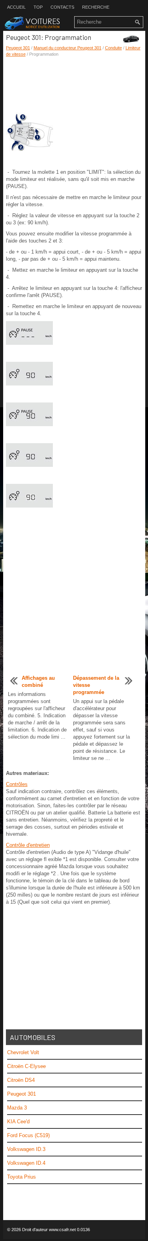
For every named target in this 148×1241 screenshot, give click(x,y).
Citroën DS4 (21, 1080)
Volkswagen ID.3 (26, 1149)
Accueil (16, 7)
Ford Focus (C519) (28, 1135)
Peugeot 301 (18, 47)
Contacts (62, 7)
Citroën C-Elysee (26, 1066)
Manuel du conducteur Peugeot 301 (67, 47)
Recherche (95, 7)
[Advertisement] (74, 85)
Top (38, 7)
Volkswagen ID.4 (26, 1163)
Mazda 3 (17, 1108)
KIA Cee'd (18, 1121)
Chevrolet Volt (23, 1052)
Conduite (113, 47)
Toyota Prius (21, 1177)
